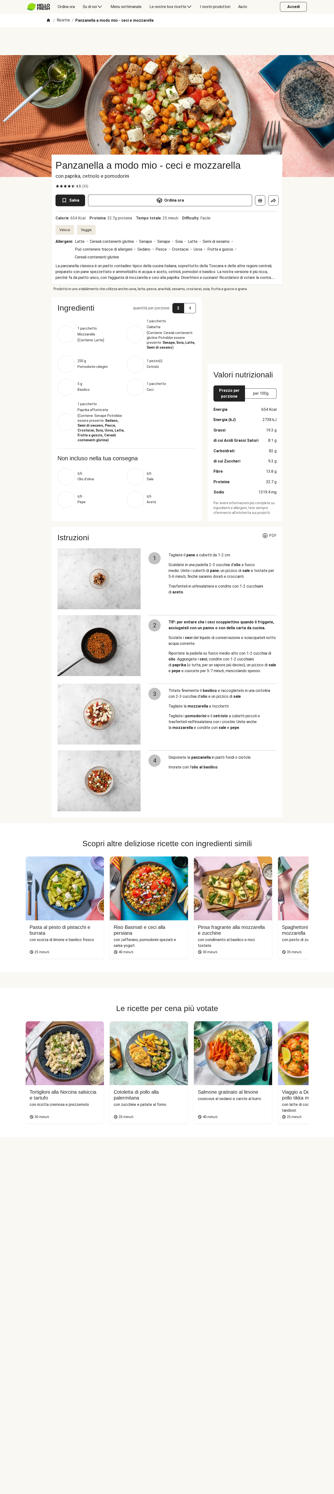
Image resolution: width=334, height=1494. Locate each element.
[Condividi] (273, 200)
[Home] (48, 20)
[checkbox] (57, 186)
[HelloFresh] (38, 6)
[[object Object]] (260, 200)
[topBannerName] (167, 41)
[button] (126, 308)
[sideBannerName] (245, 327)
